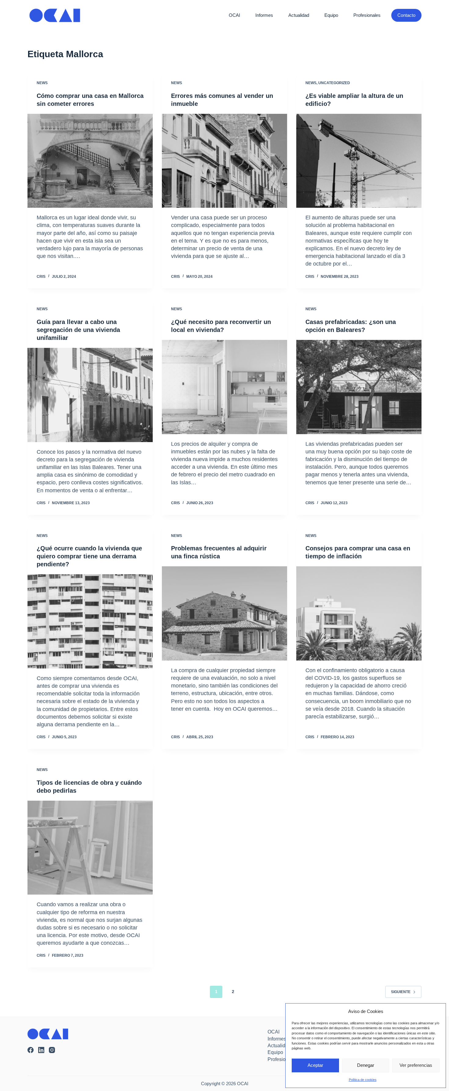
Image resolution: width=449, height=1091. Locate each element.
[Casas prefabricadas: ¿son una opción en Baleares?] (359, 387)
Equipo (331, 15)
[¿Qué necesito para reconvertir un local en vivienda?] (224, 387)
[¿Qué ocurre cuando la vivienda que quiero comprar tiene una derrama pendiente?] (90, 621)
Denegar (365, 1065)
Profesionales (367, 15)
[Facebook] (30, 1050)
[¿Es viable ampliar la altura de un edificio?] (359, 161)
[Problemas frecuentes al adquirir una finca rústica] (224, 613)
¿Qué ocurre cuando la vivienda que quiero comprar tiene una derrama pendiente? (89, 556)
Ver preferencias (416, 1065)
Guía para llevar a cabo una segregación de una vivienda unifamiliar (78, 329)
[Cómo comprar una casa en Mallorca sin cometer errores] (90, 161)
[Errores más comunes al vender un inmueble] (224, 161)
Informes (264, 15)
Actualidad (298, 15)
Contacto (406, 15)
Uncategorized (334, 83)
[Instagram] (52, 1050)
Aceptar (315, 1065)
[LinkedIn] (41, 1050)
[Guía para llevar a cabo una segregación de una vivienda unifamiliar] (90, 395)
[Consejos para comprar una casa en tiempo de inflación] (359, 613)
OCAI (234, 15)
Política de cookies (363, 1080)
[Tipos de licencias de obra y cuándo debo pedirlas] (90, 848)
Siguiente (401, 992)
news (42, 83)
